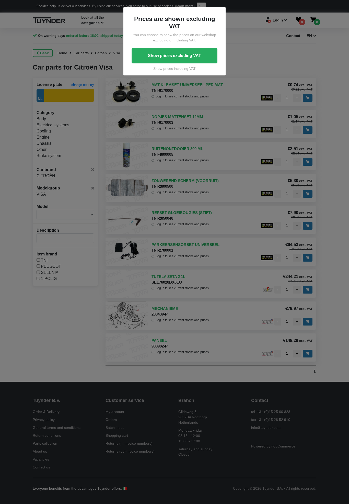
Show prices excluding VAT (174, 55)
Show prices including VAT (174, 68)
